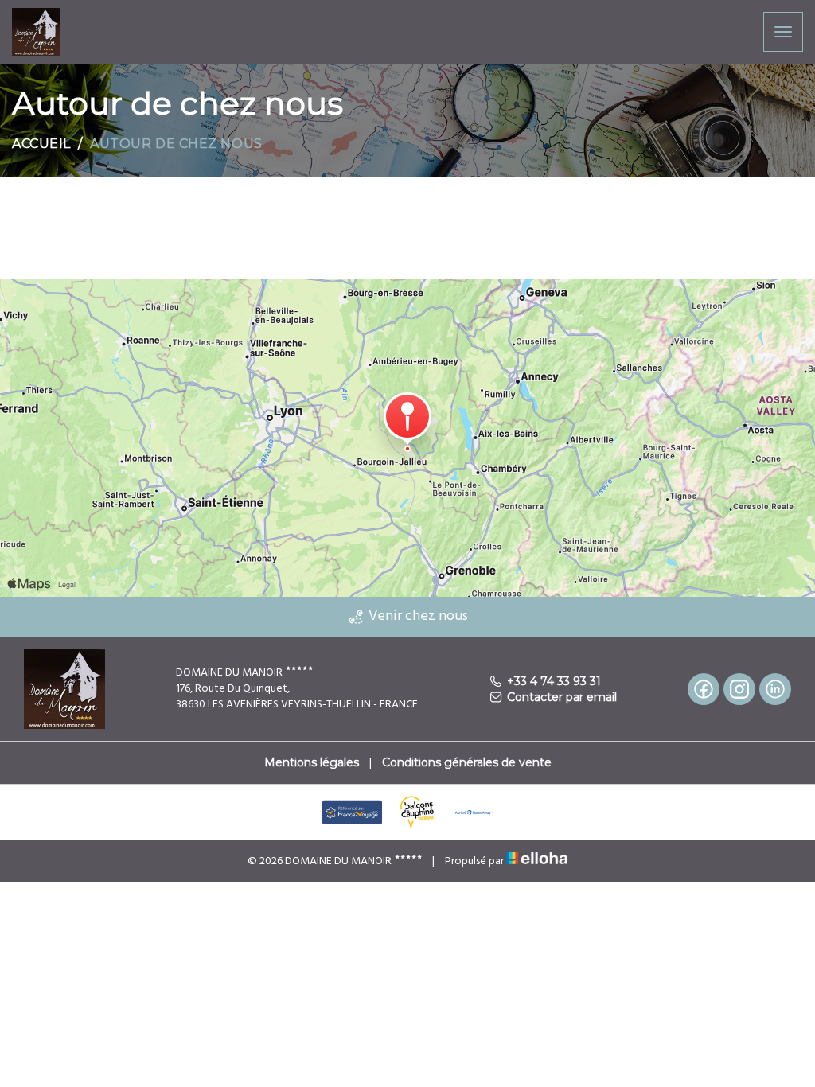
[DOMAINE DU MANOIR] (36, 30)
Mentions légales (311, 762)
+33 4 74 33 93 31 (554, 681)
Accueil (41, 143)
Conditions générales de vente (467, 762)
